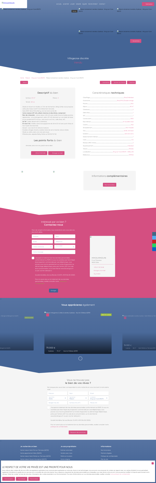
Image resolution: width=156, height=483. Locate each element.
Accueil (59, 4)
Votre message (38, 252)
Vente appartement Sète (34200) (31, 453)
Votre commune (38, 247)
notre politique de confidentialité (120, 474)
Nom (57, 236)
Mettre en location (66, 456)
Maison (27, 78)
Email (35, 241)
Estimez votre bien (66, 450)
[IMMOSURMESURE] (13, 4)
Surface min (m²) (75, 403)
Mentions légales (106, 453)
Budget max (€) (54, 403)
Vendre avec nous (66, 453)
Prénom (35, 236)
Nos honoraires (106, 450)
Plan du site (104, 459)
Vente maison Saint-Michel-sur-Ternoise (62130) (35, 456)
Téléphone (59, 241)
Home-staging (65, 459)
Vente (22, 78)
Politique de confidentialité (109, 456)
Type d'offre (51, 397)
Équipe (84, 4)
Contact (102, 4)
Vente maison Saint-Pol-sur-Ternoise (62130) (34, 450)
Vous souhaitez (59, 246)
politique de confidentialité (59, 427)
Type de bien (72, 397)
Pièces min (93, 403)
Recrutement (93, 4)
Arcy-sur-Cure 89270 (38, 78)
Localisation (93, 397)
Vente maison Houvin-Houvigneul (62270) (33, 459)
